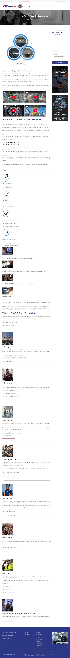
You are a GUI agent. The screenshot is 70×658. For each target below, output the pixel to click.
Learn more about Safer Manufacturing (9, 476)
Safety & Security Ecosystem (36, 19)
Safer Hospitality (57, 39)
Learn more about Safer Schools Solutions (10, 515)
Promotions (27, 641)
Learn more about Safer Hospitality (8, 399)
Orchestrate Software (57, 52)
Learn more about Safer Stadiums (8, 551)
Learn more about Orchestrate (7, 620)
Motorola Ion (38, 632)
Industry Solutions (28, 638)
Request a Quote (60, 62)
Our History (38, 637)
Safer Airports (56, 37)
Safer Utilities (56, 50)
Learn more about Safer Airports (8, 361)
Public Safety (39, 6)
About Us (57, 6)
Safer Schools (56, 46)
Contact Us (62, 6)
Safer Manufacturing (57, 44)
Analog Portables (39, 645)
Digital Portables (39, 639)
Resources (56, 54)
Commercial (33, 6)
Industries (52, 6)
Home (28, 19)
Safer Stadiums (56, 48)
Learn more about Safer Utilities (8, 592)
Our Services (46, 6)
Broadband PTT (38, 641)
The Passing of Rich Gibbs (25, 1)
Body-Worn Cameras (39, 643)
